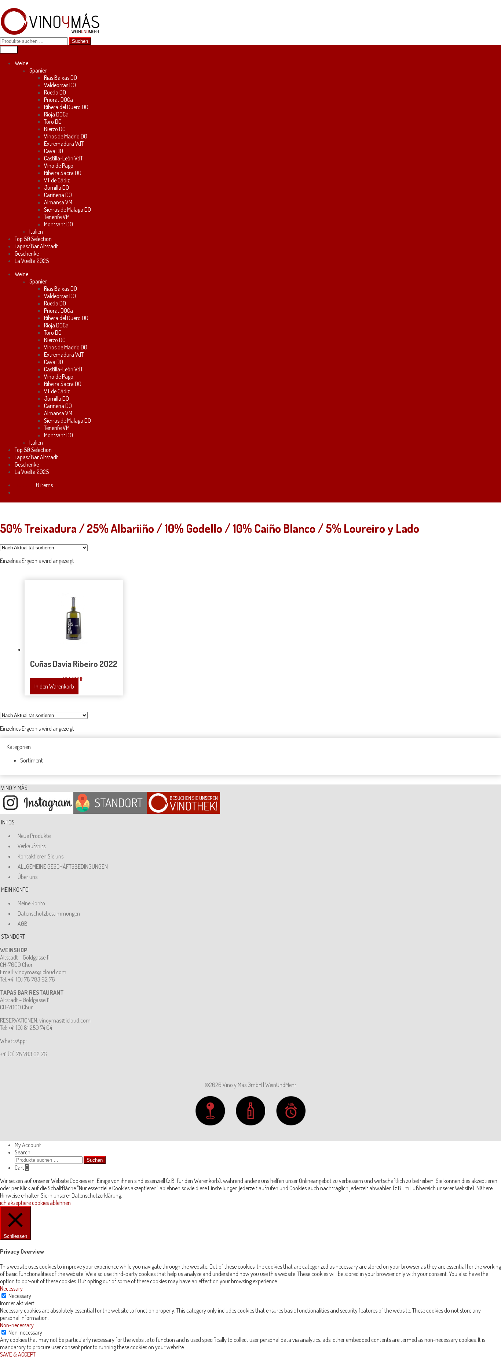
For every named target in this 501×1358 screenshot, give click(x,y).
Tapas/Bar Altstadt (36, 246)
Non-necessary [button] (17, 1325)
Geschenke (27, 253)
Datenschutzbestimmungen (49, 913)
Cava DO (53, 151)
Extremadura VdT (64, 143)
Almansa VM (58, 202)
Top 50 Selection (33, 238)
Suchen (80, 41)
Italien (36, 231)
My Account (28, 1145)
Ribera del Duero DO (66, 107)
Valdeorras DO (60, 85)
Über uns (27, 876)
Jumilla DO (56, 187)
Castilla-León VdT (63, 158)
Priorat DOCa (58, 99)
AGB (23, 923)
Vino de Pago (58, 165)
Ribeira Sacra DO (62, 173)
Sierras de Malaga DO (67, 209)
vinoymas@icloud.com (40, 972)
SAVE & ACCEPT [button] (18, 1354)
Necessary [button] (11, 1288)
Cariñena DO (58, 194)
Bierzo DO (55, 129)
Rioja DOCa (56, 114)
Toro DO (53, 121)
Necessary (19, 1295)
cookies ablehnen (51, 1202)
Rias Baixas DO (60, 77)
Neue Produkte (34, 835)
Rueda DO (55, 92)
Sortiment (31, 760)
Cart (22, 1167)
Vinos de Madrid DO (65, 136)
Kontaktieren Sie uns (40, 856)
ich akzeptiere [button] (15, 1202)
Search (22, 1152)
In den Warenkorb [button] (54, 686)
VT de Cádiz (57, 180)
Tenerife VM (57, 216)
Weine (21, 63)
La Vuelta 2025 (32, 260)
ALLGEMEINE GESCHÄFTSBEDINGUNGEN (63, 866)
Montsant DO (58, 224)
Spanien (38, 70)
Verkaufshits (31, 846)
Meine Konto (31, 903)
